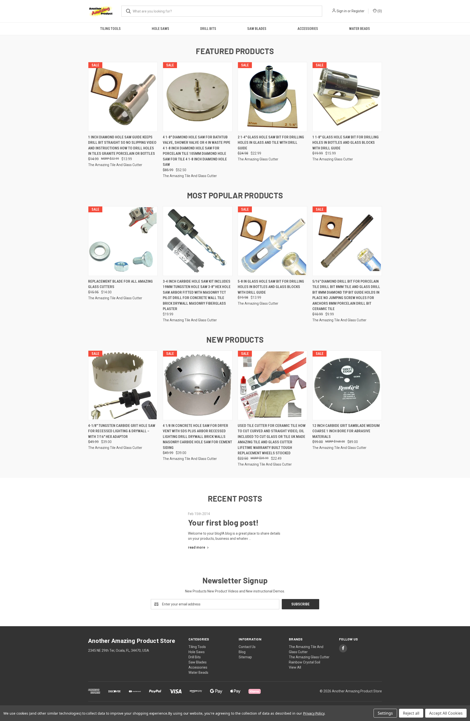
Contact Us (247, 647)
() (379, 11)
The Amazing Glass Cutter (309, 657)
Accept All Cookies (446, 713)
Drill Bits (208, 29)
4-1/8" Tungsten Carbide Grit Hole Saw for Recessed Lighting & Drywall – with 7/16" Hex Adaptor (121, 431)
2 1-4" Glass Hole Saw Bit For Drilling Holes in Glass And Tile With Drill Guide (271, 142)
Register (358, 11)
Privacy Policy (313, 713)
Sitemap (245, 657)
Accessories (307, 29)
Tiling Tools (110, 29)
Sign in (342, 11)
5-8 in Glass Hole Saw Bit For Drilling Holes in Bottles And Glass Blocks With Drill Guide (271, 287)
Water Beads (359, 29)
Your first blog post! (223, 522)
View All (295, 667)
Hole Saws (160, 29)
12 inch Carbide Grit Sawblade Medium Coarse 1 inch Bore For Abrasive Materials (346, 431)
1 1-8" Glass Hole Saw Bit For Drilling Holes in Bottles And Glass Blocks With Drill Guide (345, 142)
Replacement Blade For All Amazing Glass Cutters (120, 284)
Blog (242, 652)
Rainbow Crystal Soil (304, 662)
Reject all (411, 713)
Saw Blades (256, 29)
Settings (385, 713)
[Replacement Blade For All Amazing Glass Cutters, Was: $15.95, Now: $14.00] (123, 241)
